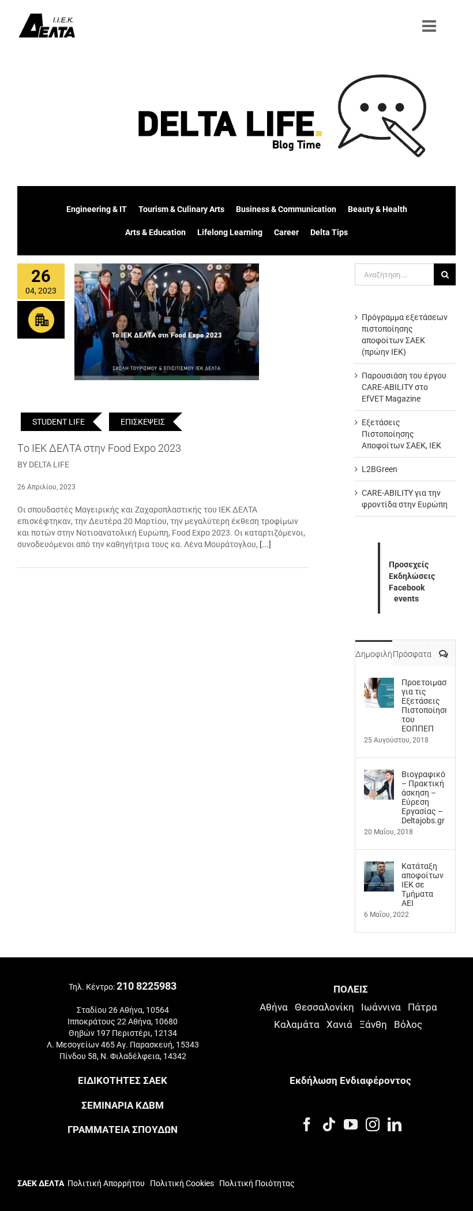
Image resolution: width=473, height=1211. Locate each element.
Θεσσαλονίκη (324, 1007)
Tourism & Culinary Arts (181, 209)
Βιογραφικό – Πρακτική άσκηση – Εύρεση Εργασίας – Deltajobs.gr (423, 797)
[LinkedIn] (394, 1124)
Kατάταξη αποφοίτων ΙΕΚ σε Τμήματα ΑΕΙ (422, 884)
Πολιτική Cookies (182, 1183)
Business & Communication (286, 209)
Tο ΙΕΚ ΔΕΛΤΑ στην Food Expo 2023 (99, 448)
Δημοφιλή (373, 654)
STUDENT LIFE (58, 421)
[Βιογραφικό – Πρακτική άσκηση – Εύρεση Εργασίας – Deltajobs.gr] (379, 775)
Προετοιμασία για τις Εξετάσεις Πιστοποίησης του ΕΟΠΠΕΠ (423, 705)
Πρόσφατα (412, 654)
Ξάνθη (373, 1024)
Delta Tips (329, 232)
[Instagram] (373, 1124)
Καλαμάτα (297, 1024)
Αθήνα (274, 1007)
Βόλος (408, 1024)
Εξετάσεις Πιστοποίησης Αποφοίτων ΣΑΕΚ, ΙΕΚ (401, 434)
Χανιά (339, 1024)
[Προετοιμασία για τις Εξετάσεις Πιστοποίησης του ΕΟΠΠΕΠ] (379, 683)
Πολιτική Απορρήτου (106, 1183)
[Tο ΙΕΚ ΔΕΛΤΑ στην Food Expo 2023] (166, 321)
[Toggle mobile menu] (430, 26)
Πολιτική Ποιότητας (256, 1183)
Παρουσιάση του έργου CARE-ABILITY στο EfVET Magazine (404, 387)
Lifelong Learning (229, 232)
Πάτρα (422, 1007)
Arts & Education (155, 232)
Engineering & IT (96, 209)
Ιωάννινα (381, 1007)
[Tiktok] (329, 1124)
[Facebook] (307, 1124)
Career (286, 232)
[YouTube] (351, 1124)
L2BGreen (379, 469)
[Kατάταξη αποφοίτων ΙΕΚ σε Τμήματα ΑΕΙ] (379, 867)
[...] (265, 544)
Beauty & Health (377, 209)
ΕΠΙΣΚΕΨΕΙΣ (143, 421)
